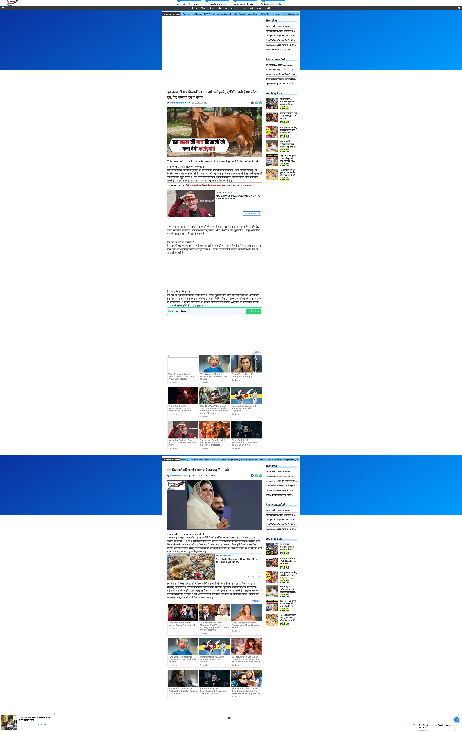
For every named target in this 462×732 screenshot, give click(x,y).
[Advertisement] (214, 33)
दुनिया (232, 8)
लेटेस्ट (203, 8)
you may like (274, 93)
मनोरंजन (211, 8)
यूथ (239, 8)
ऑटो (251, 8)
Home (194, 8)
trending (271, 20)
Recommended (275, 59)
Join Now (254, 311)
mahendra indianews (178, 103)
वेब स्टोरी (267, 8)
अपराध (259, 8)
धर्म (245, 8)
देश (226, 8)
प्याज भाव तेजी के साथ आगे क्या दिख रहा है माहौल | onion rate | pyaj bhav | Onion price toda (216, 185)
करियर (219, 8)
